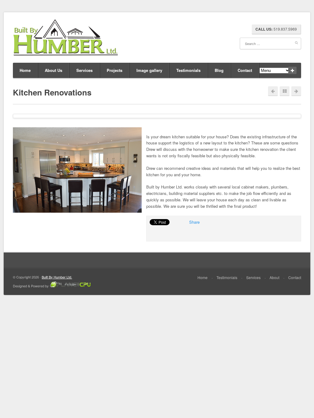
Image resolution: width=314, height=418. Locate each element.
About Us (53, 70)
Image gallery (149, 70)
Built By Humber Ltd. (57, 276)
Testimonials (188, 70)
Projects (114, 70)
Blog (219, 70)
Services (84, 70)
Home (25, 70)
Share (194, 222)
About (274, 277)
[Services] (284, 91)
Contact (245, 70)
